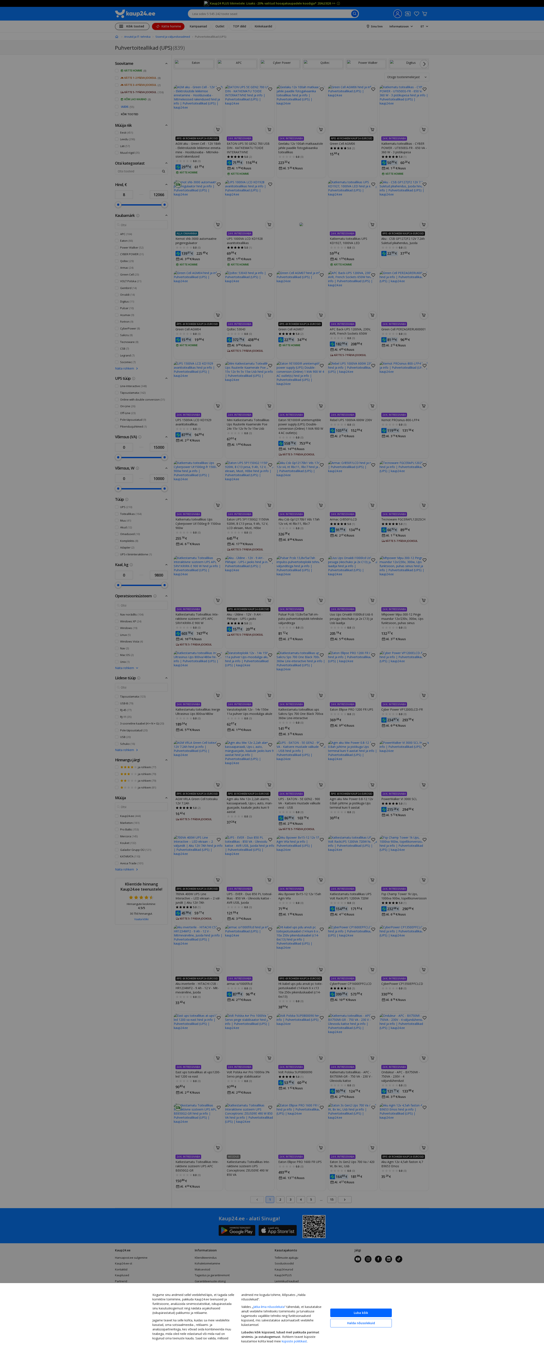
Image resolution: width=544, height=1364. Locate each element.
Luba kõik (361, 1313)
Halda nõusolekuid (361, 1323)
